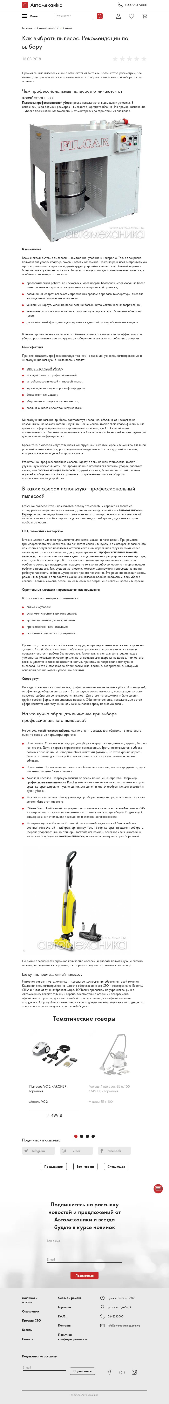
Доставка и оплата (30, 1300)
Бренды (27, 1330)
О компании (30, 1311)
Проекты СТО (31, 1320)
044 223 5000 (136, 5)
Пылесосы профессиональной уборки (47, 102)
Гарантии (64, 1307)
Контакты (64, 1325)
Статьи (67, 28)
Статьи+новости (47, 28)
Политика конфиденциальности (73, 1336)
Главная (27, 28)
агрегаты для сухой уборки (44, 368)
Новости (27, 1339)
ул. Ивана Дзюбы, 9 (119, 1307)
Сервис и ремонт (69, 1298)
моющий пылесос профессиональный (52, 375)
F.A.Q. (62, 1316)
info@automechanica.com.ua (124, 1325)
